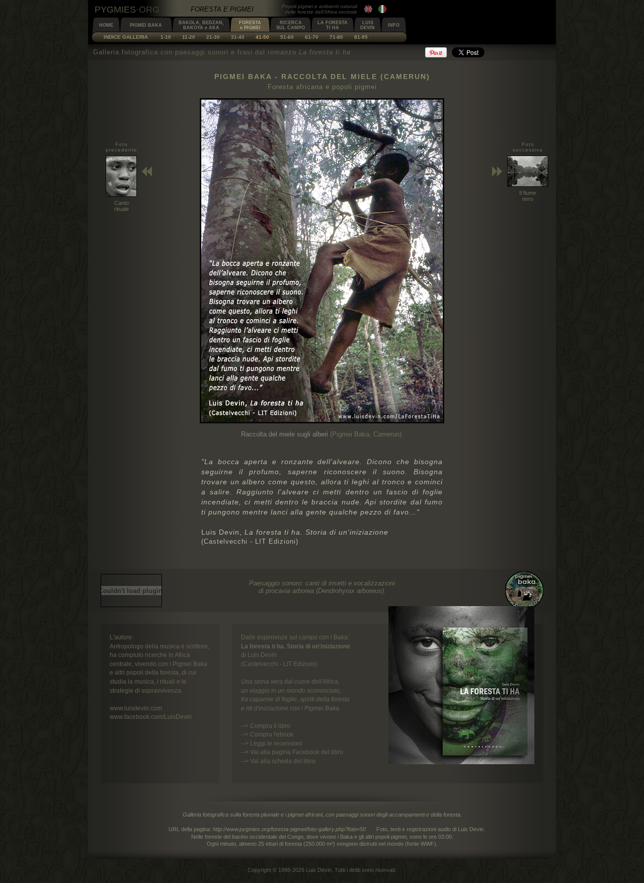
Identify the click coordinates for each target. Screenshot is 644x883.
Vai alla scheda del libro (282, 761)
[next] (322, 421)
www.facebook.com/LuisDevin (151, 716)
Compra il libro (270, 725)
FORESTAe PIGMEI (250, 25)
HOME (106, 25)
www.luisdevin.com (136, 708)
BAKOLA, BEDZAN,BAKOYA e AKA (201, 25)
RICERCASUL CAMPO (290, 25)
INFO (393, 25)
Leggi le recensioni (276, 743)
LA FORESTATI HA (332, 25)
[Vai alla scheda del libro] (461, 762)
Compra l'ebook (271, 734)
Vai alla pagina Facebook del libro (296, 752)
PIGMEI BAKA (146, 25)
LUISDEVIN (367, 25)
